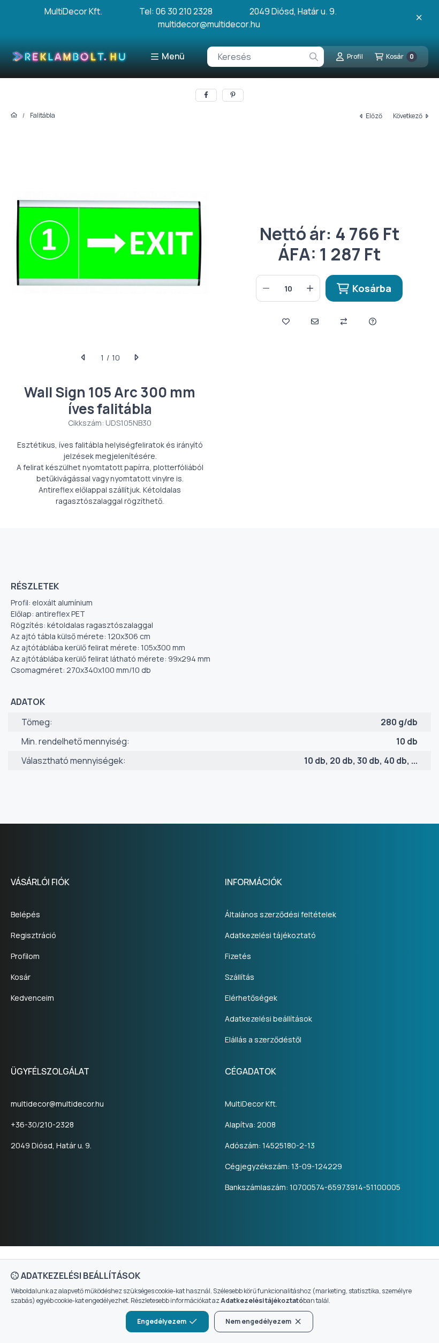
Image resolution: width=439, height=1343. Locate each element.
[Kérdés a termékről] (373, 321)
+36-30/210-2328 (42, 1124)
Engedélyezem (161, 1321)
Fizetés (238, 956)
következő (407, 115)
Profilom (25, 956)
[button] (167, 56)
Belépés (25, 914)
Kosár (21, 977)
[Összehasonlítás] (344, 321)
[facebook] (206, 95)
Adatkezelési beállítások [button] (268, 1019)
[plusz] (310, 288)
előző (374, 115)
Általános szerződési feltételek (280, 914)
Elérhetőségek (251, 998)
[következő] (136, 357)
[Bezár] (419, 17)
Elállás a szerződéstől (263, 1039)
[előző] (83, 357)
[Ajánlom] (315, 321)
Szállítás (239, 977)
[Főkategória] (14, 115)
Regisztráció (33, 935)
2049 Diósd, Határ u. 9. (51, 1145)
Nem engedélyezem (258, 1321)
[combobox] (265, 56)
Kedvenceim (32, 998)
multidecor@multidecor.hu (57, 1104)
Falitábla (42, 115)
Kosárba (371, 288)
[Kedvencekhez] (286, 321)
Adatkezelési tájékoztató (270, 935)
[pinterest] (233, 95)
